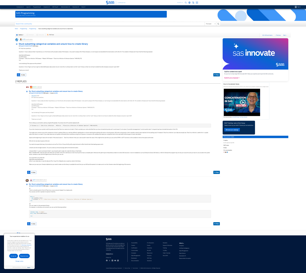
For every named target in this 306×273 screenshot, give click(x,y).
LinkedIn (112, 260)
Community (19, 7)
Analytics (46, 7)
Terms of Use (127, 268)
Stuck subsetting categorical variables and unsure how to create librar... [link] (55, 28)
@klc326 (33, 95)
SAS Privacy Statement (26, 245)
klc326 (24, 39)
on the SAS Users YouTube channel (239, 117)
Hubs (83, 7)
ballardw (34, 87)
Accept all (13, 256)
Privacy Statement (118, 268)
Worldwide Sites (189, 3)
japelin (34, 180)
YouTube (115, 260)
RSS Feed (51, 34)
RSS (118, 260)
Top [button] (19, 233)
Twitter (109, 260)
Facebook (107, 260)
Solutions (75, 7)
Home (16, 28)
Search (186, 3)
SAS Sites (197, 3)
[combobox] (117, 24)
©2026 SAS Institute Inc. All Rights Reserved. (150, 268)
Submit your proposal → (231, 78)
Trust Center (135, 268)
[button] (17, 44)
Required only (24, 256)
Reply (217, 75)
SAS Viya (54, 7)
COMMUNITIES (121, 2)
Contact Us (193, 3)
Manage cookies (19, 261)
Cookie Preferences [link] (110, 268)
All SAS (179, 2)
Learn (27, 7)
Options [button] (21, 35)
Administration (65, 7)
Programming (36, 7)
